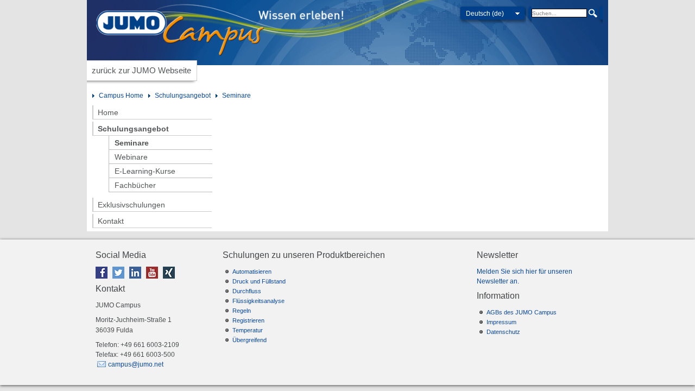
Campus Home (121, 95)
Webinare (131, 157)
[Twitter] (120, 281)
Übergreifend (249, 340)
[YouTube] (153, 281)
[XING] (170, 281)
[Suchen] (593, 13)
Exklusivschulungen (131, 204)
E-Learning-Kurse (145, 171)
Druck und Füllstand (259, 281)
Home (108, 112)
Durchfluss (246, 291)
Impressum (501, 322)
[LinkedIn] (136, 281)
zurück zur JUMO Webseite (141, 70)
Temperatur (247, 330)
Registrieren (248, 320)
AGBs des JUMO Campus (521, 312)
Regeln (241, 310)
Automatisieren (251, 271)
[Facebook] (103, 281)
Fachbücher (135, 185)
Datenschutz (503, 332)
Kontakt (111, 221)
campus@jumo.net (135, 364)
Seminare (236, 95)
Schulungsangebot (183, 95)
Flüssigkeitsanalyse (258, 301)
